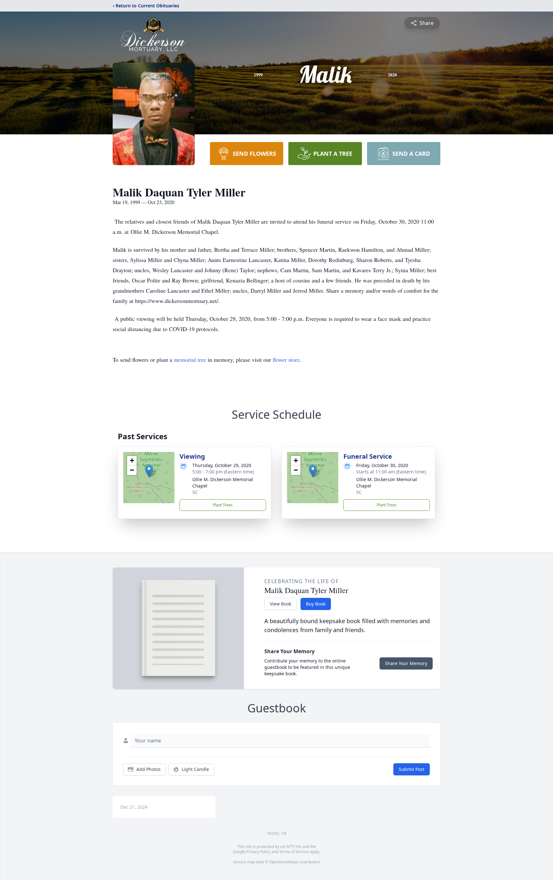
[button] (149, 471)
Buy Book (315, 604)
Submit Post (411, 769)
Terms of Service (294, 851)
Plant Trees (223, 505)
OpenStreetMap (283, 862)
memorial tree (190, 359)
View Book (280, 604)
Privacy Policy (258, 851)
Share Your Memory (406, 663)
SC (195, 492)
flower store (286, 359)
